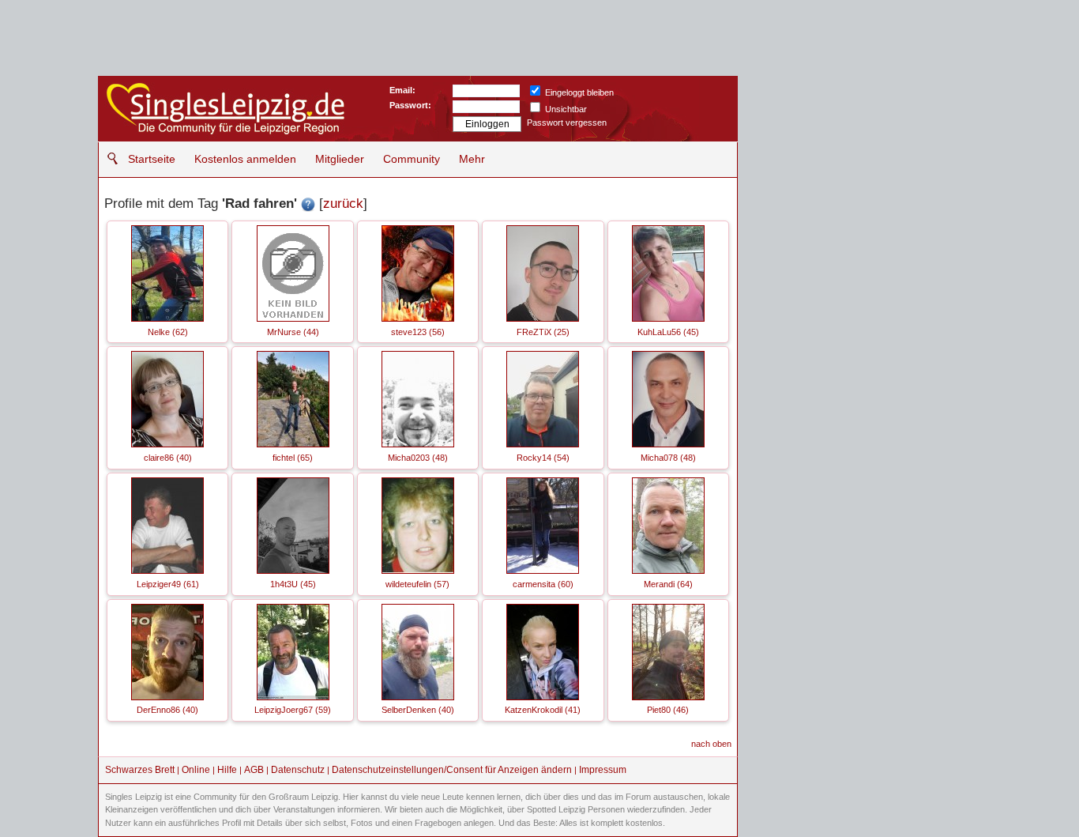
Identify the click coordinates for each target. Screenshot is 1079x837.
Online (196, 769)
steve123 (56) (418, 332)
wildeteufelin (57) (417, 584)
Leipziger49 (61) (168, 584)
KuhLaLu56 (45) (668, 332)
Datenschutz (298, 769)
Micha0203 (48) (418, 457)
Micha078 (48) (668, 457)
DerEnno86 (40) (167, 709)
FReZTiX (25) (543, 332)
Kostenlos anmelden (245, 159)
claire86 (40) (168, 457)
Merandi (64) (668, 584)
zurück (343, 203)
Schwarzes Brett (140, 769)
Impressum (602, 769)
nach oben (711, 743)
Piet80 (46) (668, 709)
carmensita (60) (543, 584)
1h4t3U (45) (293, 584)
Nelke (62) (168, 332)
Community (411, 159)
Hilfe (227, 769)
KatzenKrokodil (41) (543, 709)
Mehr (472, 159)
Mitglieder (339, 159)
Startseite (151, 159)
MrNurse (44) (293, 332)
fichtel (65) (293, 457)
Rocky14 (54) (543, 457)
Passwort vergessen (567, 122)
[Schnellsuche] (108, 158)
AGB (254, 769)
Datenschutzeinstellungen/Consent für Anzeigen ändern (452, 769)
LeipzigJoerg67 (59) (292, 709)
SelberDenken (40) (418, 709)
